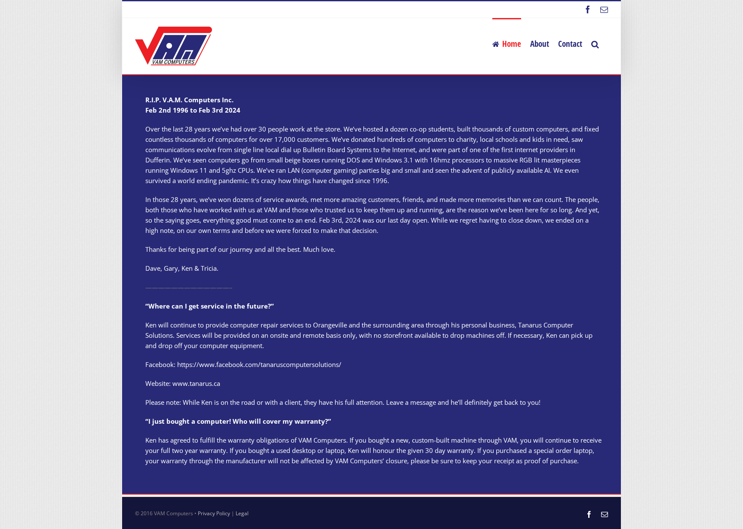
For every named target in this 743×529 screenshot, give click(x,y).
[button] (595, 43)
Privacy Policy (214, 513)
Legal (242, 513)
